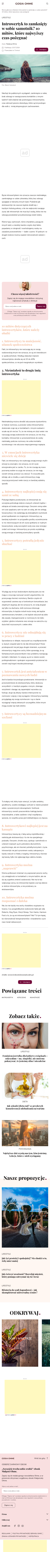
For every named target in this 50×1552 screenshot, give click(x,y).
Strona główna (6, 10)
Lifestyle (15, 10)
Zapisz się (41, 306)
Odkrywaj (5, 1520)
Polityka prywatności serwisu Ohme (27, 1533)
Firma (4, 1514)
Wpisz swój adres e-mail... (10, 1486)
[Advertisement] (20, 397)
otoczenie (22, 997)
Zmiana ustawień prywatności (14, 1536)
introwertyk (8, 997)
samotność (35, 997)
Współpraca (33, 1536)
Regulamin (6, 1533)
